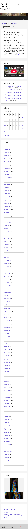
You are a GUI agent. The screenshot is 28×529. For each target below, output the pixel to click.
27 (13, 128)
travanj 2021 (7, 349)
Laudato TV (6, 512)
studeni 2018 (7, 441)
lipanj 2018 (6, 457)
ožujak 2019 (7, 429)
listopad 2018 (7, 445)
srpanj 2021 (7, 340)
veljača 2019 (7, 432)
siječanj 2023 (7, 282)
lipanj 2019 (6, 419)
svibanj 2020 (7, 384)
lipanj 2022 (6, 305)
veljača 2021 (7, 356)
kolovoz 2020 (7, 375)
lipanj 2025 (6, 190)
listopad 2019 (7, 406)
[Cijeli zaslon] (22, 75)
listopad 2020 (7, 368)
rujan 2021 (6, 333)
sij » (8, 135)
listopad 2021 (7, 330)
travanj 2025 (7, 197)
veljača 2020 (7, 394)
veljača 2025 (7, 203)
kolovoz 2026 (7, 146)
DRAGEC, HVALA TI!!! (10, 89)
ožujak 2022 (7, 314)
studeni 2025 (7, 174)
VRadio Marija (7, 511)
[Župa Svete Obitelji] (14, 14)
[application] (14, 71)
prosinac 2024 (7, 209)
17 (5, 125)
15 (19, 123)
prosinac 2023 (7, 247)
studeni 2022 (7, 289)
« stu (5, 135)
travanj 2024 (7, 235)
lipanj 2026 (6, 152)
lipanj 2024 (6, 228)
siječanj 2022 (7, 321)
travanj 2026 (7, 158)
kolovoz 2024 (7, 222)
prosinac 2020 (7, 362)
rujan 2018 (6, 448)
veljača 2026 (7, 165)
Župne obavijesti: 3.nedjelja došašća (14, 33)
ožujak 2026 (7, 162)
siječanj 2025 (7, 206)
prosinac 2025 (7, 171)
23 (22, 125)
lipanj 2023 (6, 266)
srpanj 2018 (7, 454)
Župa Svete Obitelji (5, 5)
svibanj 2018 (7, 460)
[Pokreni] (5, 75)
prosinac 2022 (7, 286)
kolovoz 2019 (7, 413)
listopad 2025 (7, 177)
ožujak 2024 (7, 238)
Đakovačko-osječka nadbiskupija (12, 514)
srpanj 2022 (7, 301)
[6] (16, 495)
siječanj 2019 (7, 435)
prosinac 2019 (7, 400)
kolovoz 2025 (7, 184)
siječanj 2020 (7, 397)
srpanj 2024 (7, 225)
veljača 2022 (7, 317)
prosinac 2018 (7, 438)
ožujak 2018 (7, 467)
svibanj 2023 (7, 270)
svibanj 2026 (7, 155)
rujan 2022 (6, 295)
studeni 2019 (7, 403)
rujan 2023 (6, 257)
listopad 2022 (7, 292)
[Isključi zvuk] (20, 75)
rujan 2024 (6, 219)
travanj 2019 (7, 425)
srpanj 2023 (7, 263)
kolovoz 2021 (7, 336)
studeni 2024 (7, 212)
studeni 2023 (7, 251)
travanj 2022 (7, 311)
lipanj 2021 (6, 343)
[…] (18, 55)
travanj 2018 (7, 464)
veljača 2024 (7, 241)
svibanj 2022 (7, 308)
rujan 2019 (6, 410)
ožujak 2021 (7, 352)
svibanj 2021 (7, 346)
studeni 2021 (7, 327)
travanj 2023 (7, 273)
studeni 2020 (7, 365)
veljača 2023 (7, 279)
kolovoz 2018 (7, 451)
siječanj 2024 (7, 244)
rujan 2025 (6, 181)
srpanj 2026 (7, 149)
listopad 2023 (7, 254)
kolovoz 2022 (7, 298)
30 (22, 128)
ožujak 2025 (7, 200)
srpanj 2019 (7, 416)
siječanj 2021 (7, 359)
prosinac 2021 (7, 324)
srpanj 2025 (7, 187)
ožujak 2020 (7, 390)
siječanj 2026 (7, 168)
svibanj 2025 (7, 193)
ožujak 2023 (7, 276)
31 (5, 131)
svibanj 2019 (7, 422)
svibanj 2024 (7, 232)
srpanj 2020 (7, 378)
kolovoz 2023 (7, 260)
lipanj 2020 (6, 381)
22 (19, 125)
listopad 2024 (7, 216)
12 (10, 123)
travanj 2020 (7, 387)
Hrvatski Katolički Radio (9, 509)
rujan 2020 (6, 371)
